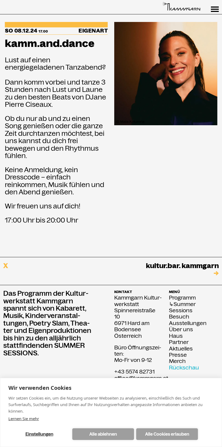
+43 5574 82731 (134, 371)
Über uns (181, 329)
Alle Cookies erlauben (167, 434)
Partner (179, 342)
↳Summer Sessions (182, 307)
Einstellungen (39, 434)
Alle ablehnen (103, 434)
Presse (178, 355)
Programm (182, 298)
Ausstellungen (188, 323)
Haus (176, 336)
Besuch (179, 317)
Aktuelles (181, 349)
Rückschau (184, 368)
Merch (177, 361)
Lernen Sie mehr (23, 418)
